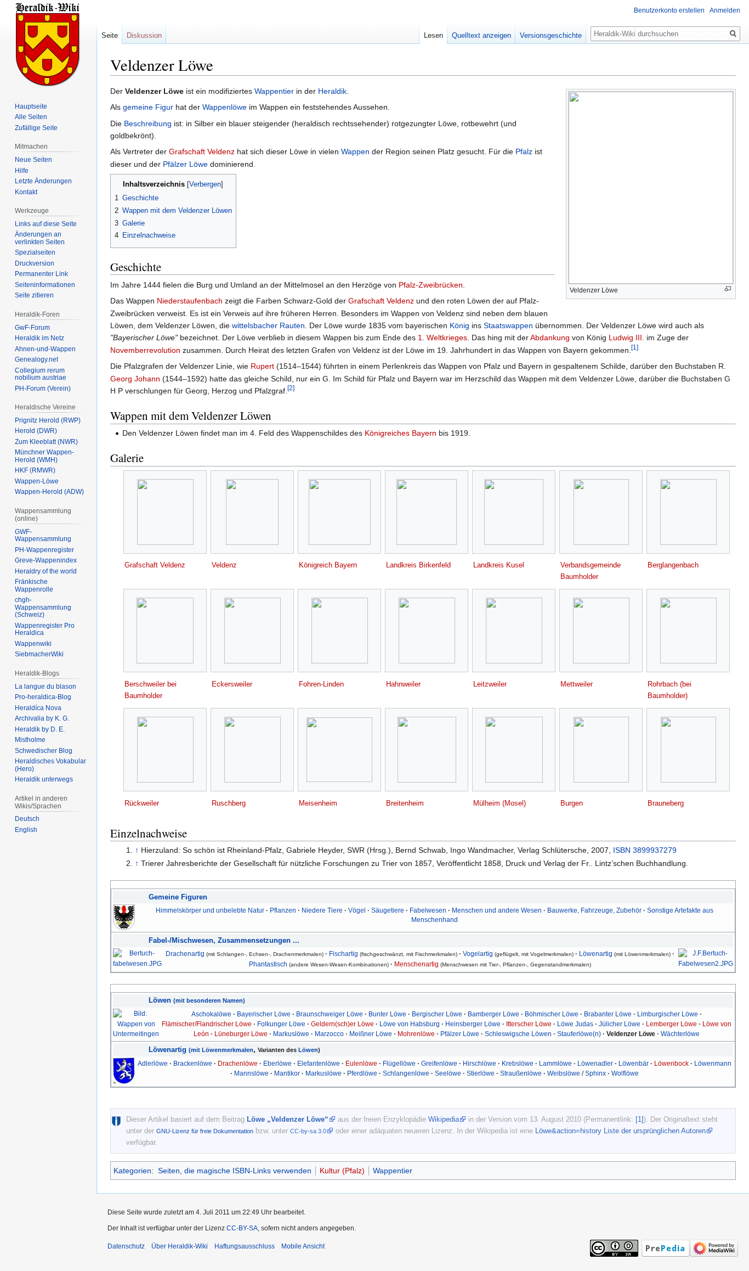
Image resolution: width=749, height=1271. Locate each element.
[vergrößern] (728, 289)
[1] (634, 347)
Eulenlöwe (361, 1063)
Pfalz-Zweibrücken (431, 284)
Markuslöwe (291, 1033)
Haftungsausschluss (244, 1246)
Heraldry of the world (46, 571)
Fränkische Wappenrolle (34, 585)
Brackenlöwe (192, 1063)
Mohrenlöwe (416, 1033)
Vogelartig (478, 953)
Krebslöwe (518, 1063)
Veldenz (224, 565)
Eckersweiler (232, 684)
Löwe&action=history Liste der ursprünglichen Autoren (620, 1131)
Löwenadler (595, 1063)
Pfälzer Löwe (185, 164)
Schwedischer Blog (43, 751)
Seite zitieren (34, 295)
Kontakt (26, 192)
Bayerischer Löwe (264, 1013)
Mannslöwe (251, 1073)
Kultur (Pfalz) (342, 1170)
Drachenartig (185, 953)
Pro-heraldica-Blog (43, 697)
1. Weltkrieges (442, 337)
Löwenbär (634, 1063)
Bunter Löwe (387, 1013)
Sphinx (595, 1073)
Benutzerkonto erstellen (669, 10)
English (26, 830)
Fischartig (343, 953)
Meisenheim (318, 803)
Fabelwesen (428, 910)
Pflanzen (283, 910)
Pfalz (523, 151)
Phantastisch (268, 964)
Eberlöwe (277, 1063)
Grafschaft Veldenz (202, 151)
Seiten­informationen (45, 285)
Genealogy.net (36, 359)
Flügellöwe (399, 1063)
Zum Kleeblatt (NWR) (46, 442)
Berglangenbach (673, 565)
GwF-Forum (32, 327)
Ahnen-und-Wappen (45, 349)
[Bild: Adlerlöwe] (124, 1071)
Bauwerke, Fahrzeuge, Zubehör (594, 910)
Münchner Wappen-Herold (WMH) (44, 456)
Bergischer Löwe (437, 1013)
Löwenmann (712, 1063)
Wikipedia (443, 1119)
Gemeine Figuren (178, 897)
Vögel (357, 910)
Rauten (292, 325)
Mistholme (30, 740)
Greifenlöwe (439, 1063)
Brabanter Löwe (608, 1013)
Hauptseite (31, 106)
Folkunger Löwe (281, 1023)
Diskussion (144, 35)
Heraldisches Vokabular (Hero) (50, 765)
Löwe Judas (575, 1023)
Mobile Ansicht (303, 1246)
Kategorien (132, 1170)
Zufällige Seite (36, 128)
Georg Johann (135, 378)
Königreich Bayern (328, 565)
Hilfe (22, 171)
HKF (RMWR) (35, 470)
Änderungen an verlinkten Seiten (40, 238)
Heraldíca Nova (38, 708)
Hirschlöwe (479, 1063)
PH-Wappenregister (44, 550)
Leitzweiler (490, 684)
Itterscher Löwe (529, 1023)
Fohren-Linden (321, 684)
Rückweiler (141, 803)
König (459, 325)
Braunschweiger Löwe (329, 1013)
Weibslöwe (563, 1073)
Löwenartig (595, 953)
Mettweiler (576, 684)
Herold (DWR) (36, 431)
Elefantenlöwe (318, 1063)
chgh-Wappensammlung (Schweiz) (43, 607)
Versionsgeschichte (551, 35)
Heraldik (332, 91)
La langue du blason (45, 686)
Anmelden (725, 10)
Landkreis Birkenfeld (418, 565)
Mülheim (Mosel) (499, 803)
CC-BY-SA (242, 1228)
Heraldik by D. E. (40, 729)
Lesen (433, 35)
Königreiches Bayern (400, 433)
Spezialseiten (35, 252)
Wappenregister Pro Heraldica (45, 629)
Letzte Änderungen (43, 181)
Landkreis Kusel (498, 565)
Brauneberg (666, 803)
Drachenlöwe (238, 1063)
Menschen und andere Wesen (497, 910)
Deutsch (27, 819)
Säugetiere (387, 910)
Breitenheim (405, 803)
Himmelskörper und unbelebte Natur (210, 910)
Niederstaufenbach (190, 300)
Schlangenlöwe (406, 1073)
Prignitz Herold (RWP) (48, 420)
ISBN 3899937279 (645, 850)
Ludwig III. (626, 337)
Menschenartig (416, 964)
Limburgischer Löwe (667, 1013)
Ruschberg (229, 803)
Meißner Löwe (370, 1033)
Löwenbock (671, 1063)
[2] (290, 387)
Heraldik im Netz (39, 338)
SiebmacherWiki (39, 654)
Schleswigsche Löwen (518, 1033)
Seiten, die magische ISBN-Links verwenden (234, 1170)
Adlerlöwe (153, 1063)
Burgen (571, 803)
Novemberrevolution (145, 350)
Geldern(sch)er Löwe (342, 1023)
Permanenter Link (41, 274)
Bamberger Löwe (493, 1013)
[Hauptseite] (48, 44)
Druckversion (34, 263)
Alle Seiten (31, 117)
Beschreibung (148, 123)
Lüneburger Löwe (241, 1033)
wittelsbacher (254, 325)
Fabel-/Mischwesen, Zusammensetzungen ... (224, 940)
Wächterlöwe (680, 1033)
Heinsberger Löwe (473, 1023)
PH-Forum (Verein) (43, 388)
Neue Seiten (33, 160)
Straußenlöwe (521, 1073)
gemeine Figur (148, 107)
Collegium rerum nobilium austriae (40, 374)
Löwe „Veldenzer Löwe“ (287, 1119)
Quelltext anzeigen (481, 35)
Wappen (355, 151)
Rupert (262, 366)
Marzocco (329, 1033)
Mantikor (287, 1073)
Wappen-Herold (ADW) (49, 492)
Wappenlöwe (224, 107)
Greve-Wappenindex (46, 560)
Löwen (197, 1000)
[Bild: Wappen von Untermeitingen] (136, 1023)
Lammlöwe (555, 1063)
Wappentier (274, 91)
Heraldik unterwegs (44, 779)
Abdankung (550, 337)
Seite (109, 35)
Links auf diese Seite (46, 224)
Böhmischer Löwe (551, 1013)
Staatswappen (508, 325)
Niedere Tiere (322, 910)
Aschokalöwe (211, 1013)
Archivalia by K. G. (42, 718)
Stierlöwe (481, 1073)
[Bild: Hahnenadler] (124, 916)
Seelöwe (448, 1073)
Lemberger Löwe (671, 1023)
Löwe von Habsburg (409, 1023)
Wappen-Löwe (37, 481)
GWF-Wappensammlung (43, 535)
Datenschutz (126, 1246)
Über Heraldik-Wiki (179, 1246)
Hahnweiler (403, 684)
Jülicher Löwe (619, 1023)
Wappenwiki (33, 644)
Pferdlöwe (362, 1073)
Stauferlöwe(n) (579, 1033)
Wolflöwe (625, 1073)
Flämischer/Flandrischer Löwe (207, 1023)
